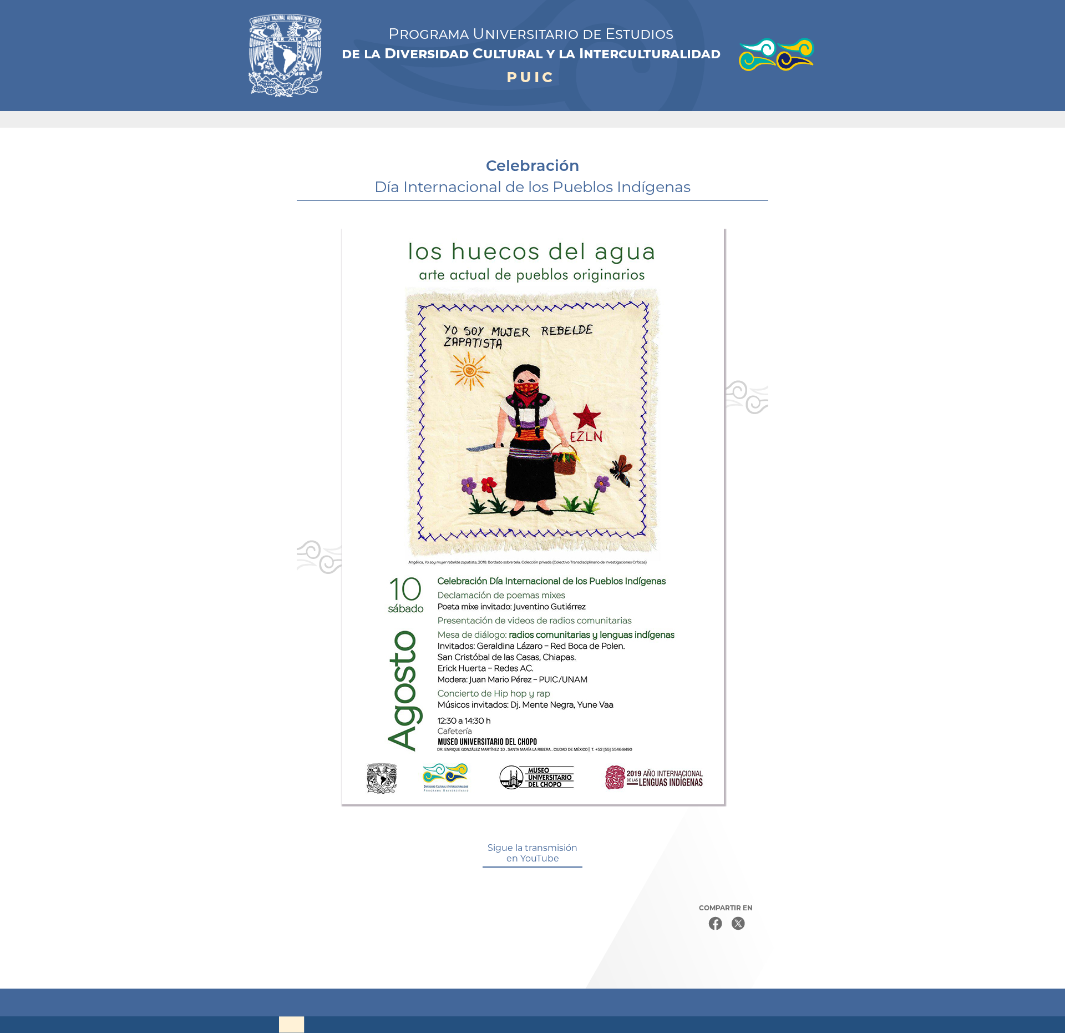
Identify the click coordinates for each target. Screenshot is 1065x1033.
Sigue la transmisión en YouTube (532, 853)
